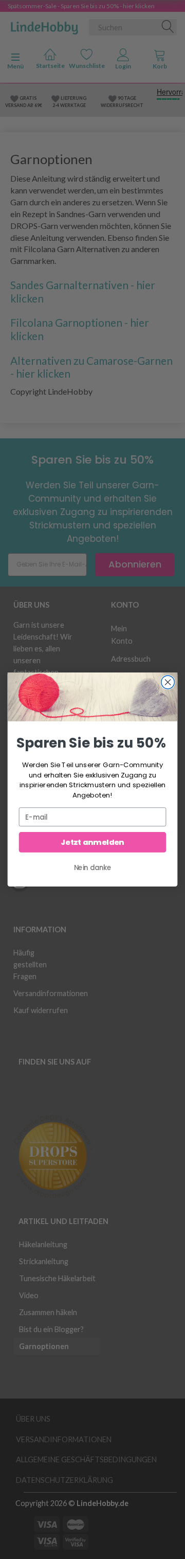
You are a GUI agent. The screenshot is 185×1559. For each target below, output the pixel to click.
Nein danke (93, 867)
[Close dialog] (168, 682)
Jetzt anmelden (92, 842)
